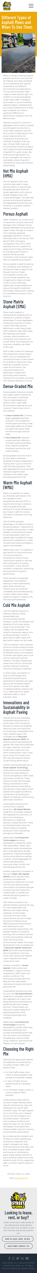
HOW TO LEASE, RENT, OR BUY (17, 1239)
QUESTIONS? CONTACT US (18, 1246)
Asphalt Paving (21, 1178)
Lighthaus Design (28, 1268)
